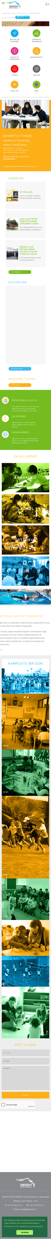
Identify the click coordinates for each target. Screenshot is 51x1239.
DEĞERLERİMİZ (20, 432)
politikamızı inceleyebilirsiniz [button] (31, 1226)
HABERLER (15, 178)
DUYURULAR (17, 282)
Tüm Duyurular (16, 369)
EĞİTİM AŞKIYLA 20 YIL (24, 400)
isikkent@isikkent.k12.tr (27, 1209)
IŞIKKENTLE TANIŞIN (25, 16)
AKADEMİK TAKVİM (21, 378)
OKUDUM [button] (24, 1232)
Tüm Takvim (15, 385)
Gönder (25, 1095)
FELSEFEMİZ (19, 416)
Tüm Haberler (16, 272)
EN (47, 4)
